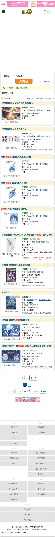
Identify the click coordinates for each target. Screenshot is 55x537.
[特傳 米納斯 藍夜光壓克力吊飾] (11, 193)
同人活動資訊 (41, 453)
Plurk (14, 438)
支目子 (29, 242)
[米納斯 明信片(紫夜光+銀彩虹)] (11, 219)
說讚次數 (39, 98)
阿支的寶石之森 (43, 242)
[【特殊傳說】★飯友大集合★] (11, 139)
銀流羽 (29, 110)
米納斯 (10, 88)
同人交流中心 (14, 489)
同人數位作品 (41, 469)
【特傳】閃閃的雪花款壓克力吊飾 (15, 265)
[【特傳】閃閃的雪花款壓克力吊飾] (11, 275)
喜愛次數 (29, 98)
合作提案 (41, 489)
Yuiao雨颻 (30, 164)
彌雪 (28, 353)
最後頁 (43, 391)
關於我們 (13, 427)
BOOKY (41, 474)
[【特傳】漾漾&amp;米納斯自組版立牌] (11, 330)
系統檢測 (13, 500)
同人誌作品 (41, 458)
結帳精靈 (27, 520)
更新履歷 (13, 433)
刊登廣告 (41, 483)
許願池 (13, 463)
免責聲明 (41, 433)
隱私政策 (41, 427)
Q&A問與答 (13, 494)
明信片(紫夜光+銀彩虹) (14, 209)
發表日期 (49, 98)
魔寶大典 (39, 272)
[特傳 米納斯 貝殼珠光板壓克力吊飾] (11, 167)
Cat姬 (29, 272)
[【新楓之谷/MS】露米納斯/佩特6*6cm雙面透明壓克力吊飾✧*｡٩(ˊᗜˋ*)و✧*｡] (11, 356)
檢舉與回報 (14, 458)
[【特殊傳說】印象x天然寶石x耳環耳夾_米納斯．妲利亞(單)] (11, 245)
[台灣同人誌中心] (26, 11)
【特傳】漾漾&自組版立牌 (15, 320)
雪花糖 (38, 327)
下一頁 (34, 378)
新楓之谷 (25, 350)
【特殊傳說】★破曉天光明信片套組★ (17, 103)
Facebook (13, 443)
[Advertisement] (27, 43)
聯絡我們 (13, 453)
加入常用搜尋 (23, 88)
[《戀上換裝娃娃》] (27, 4)
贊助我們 (41, 494)
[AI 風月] (27, 400)
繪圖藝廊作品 (14, 483)
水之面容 (5, 292)
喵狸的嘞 (39, 353)
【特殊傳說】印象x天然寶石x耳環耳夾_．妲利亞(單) (26, 235)
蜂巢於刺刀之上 (45, 300)
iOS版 (27, 514)
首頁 (2, 532)
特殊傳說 (25, 107)
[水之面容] (11, 302)
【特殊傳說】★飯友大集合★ (13, 129)
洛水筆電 (30, 300)
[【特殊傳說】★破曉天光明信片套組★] (11, 113)
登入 (49, 11)
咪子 (28, 327)
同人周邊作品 (41, 463)
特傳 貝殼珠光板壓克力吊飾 (16, 157)
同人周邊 (10, 532)
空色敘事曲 (44, 164)
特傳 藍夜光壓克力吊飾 (14, 183)
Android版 (27, 509)
